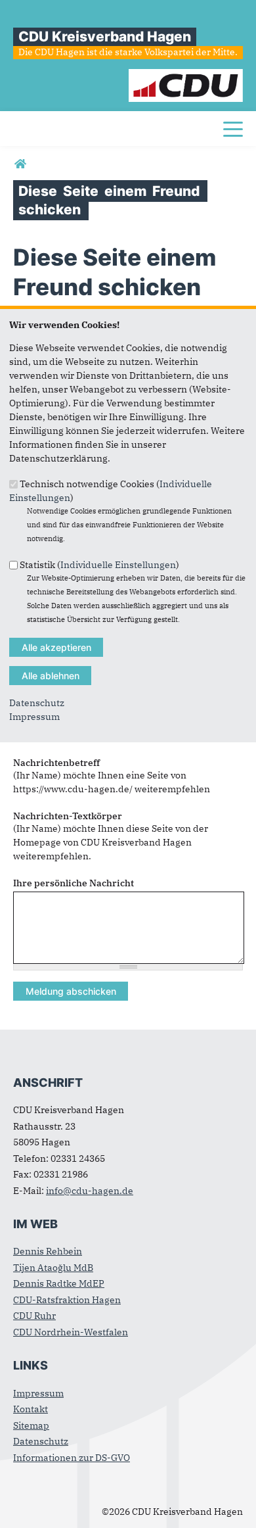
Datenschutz (36, 703)
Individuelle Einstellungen (118, 564)
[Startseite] (186, 76)
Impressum (34, 717)
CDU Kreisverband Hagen (104, 36)
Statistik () (99, 564)
